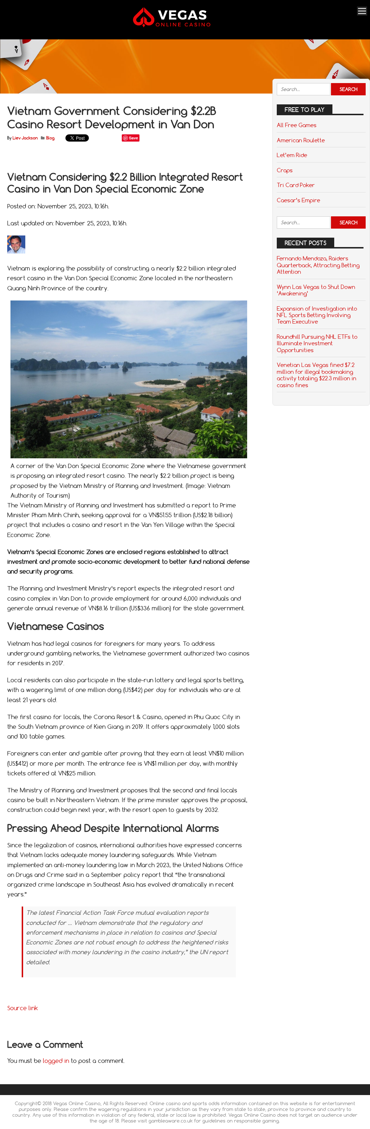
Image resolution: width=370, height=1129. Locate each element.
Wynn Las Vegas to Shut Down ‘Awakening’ (316, 290)
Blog (50, 137)
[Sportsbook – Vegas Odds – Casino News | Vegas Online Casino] (181, 26)
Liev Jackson (25, 137)
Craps (285, 170)
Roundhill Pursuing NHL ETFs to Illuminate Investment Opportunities (317, 343)
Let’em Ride (292, 155)
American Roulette (301, 140)
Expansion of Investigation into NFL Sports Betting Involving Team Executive (317, 315)
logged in (56, 1060)
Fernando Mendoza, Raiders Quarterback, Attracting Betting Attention (318, 265)
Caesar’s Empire (298, 200)
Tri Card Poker (296, 185)
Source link (22, 1008)
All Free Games (297, 125)
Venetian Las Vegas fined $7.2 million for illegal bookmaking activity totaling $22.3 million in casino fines (316, 374)
